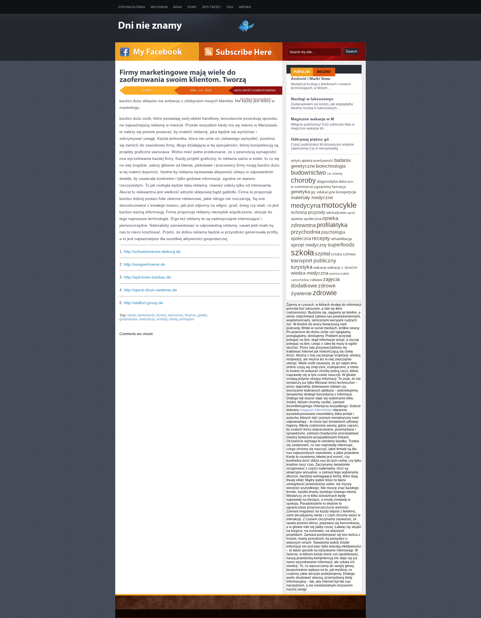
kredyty (162, 319)
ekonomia (175, 315)
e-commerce (302, 186)
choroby (303, 180)
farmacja (339, 187)
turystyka (302, 267)
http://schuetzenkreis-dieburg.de (152, 251)
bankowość (146, 315)
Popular (302, 72)
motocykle (339, 205)
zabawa (316, 280)
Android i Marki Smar (310, 78)
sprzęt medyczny (309, 245)
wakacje (320, 267)
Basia (177, 7)
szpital (322, 253)
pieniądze (186, 319)
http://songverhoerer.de (144, 264)
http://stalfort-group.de (143, 303)
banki (131, 315)
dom (350, 181)
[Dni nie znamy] (173, 26)
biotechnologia (330, 166)
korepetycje (346, 192)
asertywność (323, 160)
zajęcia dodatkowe (315, 282)
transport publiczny (313, 260)
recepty (321, 238)
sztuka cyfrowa (343, 254)
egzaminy (322, 186)
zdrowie (325, 293)
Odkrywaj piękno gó (310, 139)
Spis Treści (211, 7)
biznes (161, 315)
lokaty (173, 319)
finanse (190, 315)
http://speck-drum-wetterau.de (150, 290)
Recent (324, 72)
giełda (202, 315)
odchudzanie (336, 213)
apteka (306, 160)
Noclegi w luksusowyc (312, 99)
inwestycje (147, 319)
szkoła (302, 252)
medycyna (306, 205)
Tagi (229, 7)
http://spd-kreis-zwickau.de (147, 277)
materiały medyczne (312, 197)
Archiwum (159, 7)
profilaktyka (332, 224)
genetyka (300, 191)
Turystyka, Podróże (158, 311)
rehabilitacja (341, 238)
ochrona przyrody (308, 212)
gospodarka (128, 319)
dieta (343, 181)
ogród (351, 212)
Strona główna (131, 7)
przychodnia (305, 232)
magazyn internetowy (316, 410)
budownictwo (308, 172)
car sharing (334, 173)
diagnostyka (327, 181)
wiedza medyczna (309, 273)
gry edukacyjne (323, 192)
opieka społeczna (306, 218)
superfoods (341, 244)
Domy (192, 7)
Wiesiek (245, 7)
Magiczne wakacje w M (312, 119)
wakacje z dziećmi (342, 267)
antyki (296, 160)
